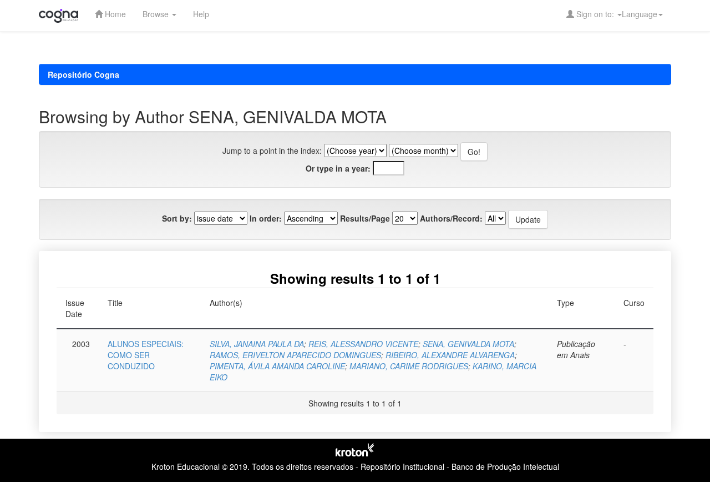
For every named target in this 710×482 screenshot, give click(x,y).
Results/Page (365, 218)
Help (201, 13)
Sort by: (177, 218)
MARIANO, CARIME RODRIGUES (408, 365)
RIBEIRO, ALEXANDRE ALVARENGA (450, 354)
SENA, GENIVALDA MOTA (468, 343)
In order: (266, 218)
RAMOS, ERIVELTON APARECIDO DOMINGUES (295, 354)
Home (114, 13)
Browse (157, 13)
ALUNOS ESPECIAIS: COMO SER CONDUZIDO (146, 354)
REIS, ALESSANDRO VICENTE (363, 343)
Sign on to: (595, 13)
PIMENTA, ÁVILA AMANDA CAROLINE (277, 365)
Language (639, 13)
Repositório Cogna (83, 74)
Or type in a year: (338, 168)
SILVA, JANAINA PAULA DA (257, 343)
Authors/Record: (451, 218)
